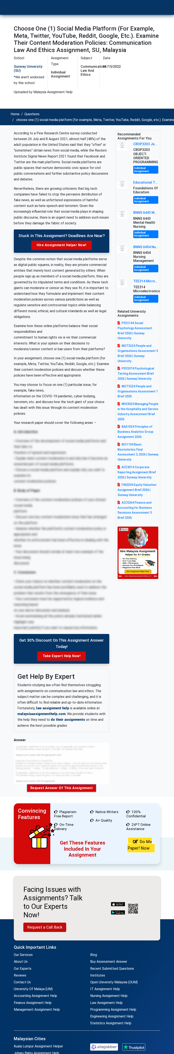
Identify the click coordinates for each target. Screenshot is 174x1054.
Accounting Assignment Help (35, 996)
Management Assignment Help (37, 1010)
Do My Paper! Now (140, 845)
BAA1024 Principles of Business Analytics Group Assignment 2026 (135, 431)
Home (15, 114)
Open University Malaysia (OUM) (114, 982)
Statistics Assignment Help (110, 1023)
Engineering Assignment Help (111, 1016)
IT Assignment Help (105, 989)
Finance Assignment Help (33, 1003)
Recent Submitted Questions (112, 969)
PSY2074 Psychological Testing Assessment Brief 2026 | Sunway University (136, 373)
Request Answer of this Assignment (61, 788)
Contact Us (22, 982)
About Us (21, 962)
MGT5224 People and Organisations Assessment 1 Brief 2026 (138, 391)
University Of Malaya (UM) (33, 989)
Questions (31, 114)
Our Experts (22, 969)
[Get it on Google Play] (118, 912)
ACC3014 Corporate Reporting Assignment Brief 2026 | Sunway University (137, 472)
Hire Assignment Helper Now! (61, 245)
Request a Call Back (44, 927)
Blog (93, 955)
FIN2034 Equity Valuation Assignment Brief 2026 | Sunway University (137, 490)
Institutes (97, 975)
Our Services (23, 955)
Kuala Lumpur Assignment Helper (38, 1046)
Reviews (20, 975)
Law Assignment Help (106, 1003)
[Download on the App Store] (118, 904)
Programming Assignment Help (113, 1010)
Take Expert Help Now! (62, 656)
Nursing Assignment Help (109, 996)
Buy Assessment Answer (108, 962)
